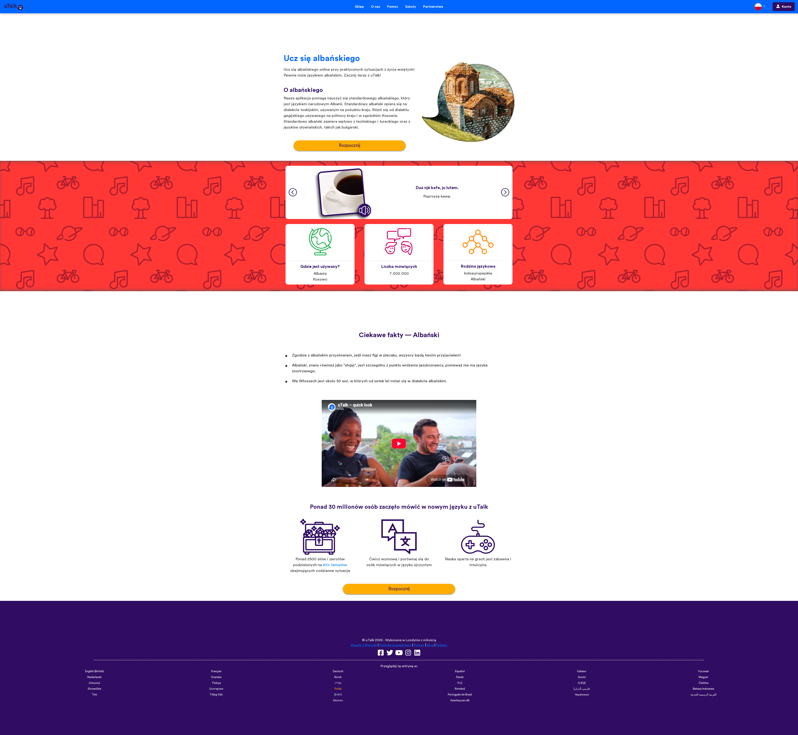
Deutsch (338, 671)
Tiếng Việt (216, 694)
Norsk (338, 677)
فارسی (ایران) (582, 688)
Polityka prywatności (395, 645)
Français (216, 671)
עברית (338, 683)
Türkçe (216, 683)
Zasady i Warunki (364, 645)
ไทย (94, 694)
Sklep (359, 6)
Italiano (581, 671)
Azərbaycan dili (459, 700)
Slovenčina (94, 688)
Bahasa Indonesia (703, 688)
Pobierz (441, 645)
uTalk (370, 640)
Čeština (703, 683)
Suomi (582, 677)
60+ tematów (335, 565)
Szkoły (410, 6)
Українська (582, 694)
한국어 (338, 694)
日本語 (582, 683)
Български (216, 688)
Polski (338, 688)
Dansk (460, 677)
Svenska (216, 677)
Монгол (338, 700)
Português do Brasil (460, 694)
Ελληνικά (94, 683)
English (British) (94, 671)
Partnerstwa (433, 6)
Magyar (703, 677)
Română (460, 688)
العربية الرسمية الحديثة (704, 694)
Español (460, 671)
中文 (460, 683)
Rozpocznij (349, 145)
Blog (430, 645)
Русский (703, 671)
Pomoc (392, 6)
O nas (375, 6)
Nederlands (94, 677)
